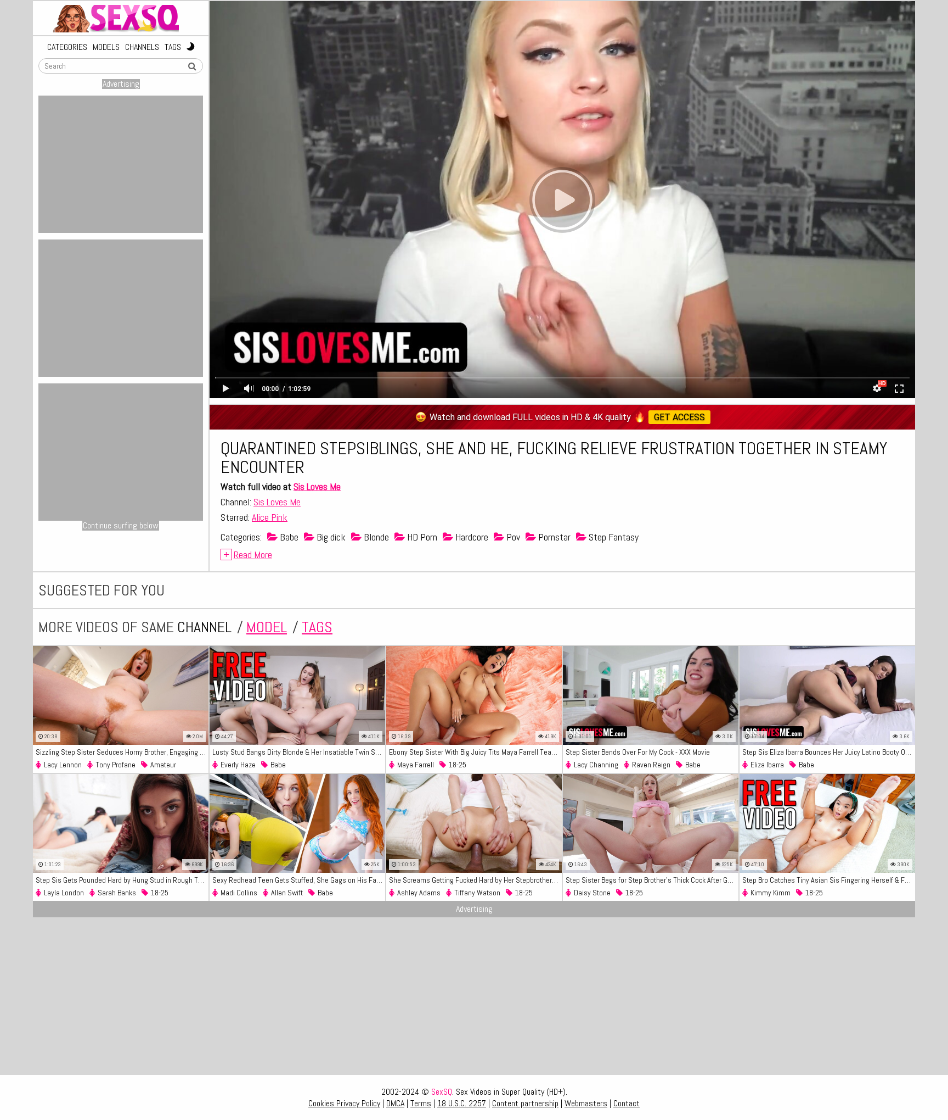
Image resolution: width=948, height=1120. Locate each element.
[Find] (192, 66)
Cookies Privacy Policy (344, 1103)
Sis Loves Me (317, 486)
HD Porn (421, 537)
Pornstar (553, 537)
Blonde (375, 537)
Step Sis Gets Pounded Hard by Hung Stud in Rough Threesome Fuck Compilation (122, 880)
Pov (512, 537)
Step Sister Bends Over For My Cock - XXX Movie (638, 752)
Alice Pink (269, 517)
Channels (142, 47)
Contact (626, 1103)
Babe (288, 537)
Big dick (330, 537)
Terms (420, 1103)
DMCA (395, 1103)
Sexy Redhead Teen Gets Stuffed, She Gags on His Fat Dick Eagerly (298, 880)
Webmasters (586, 1103)
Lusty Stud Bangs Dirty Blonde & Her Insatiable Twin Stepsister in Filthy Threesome (298, 752)
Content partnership (525, 1103)
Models (106, 47)
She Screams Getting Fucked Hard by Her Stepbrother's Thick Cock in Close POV (475, 880)
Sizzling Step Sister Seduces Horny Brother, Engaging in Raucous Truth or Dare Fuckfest (122, 752)
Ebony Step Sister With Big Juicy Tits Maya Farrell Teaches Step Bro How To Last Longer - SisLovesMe (475, 752)
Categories (67, 47)
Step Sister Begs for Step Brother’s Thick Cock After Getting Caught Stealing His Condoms (652, 880)
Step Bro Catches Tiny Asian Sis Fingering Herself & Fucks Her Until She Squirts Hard (828, 880)
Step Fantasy (612, 537)
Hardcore (470, 537)
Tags (173, 47)
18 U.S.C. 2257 (461, 1103)
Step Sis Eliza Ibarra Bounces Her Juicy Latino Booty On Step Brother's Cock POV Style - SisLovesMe (828, 752)
